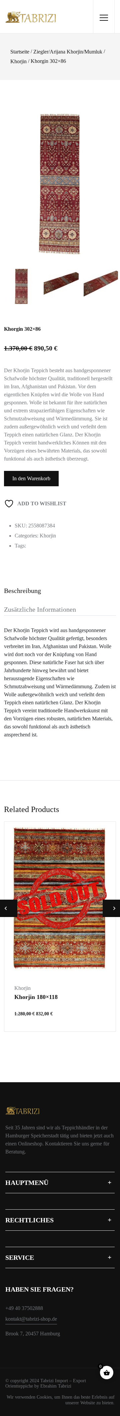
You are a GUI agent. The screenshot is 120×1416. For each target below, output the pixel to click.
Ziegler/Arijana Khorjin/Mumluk (67, 52)
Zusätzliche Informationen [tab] (40, 609)
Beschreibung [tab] (22, 590)
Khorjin (18, 62)
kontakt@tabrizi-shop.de (31, 1319)
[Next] (110, 177)
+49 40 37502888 (24, 1308)
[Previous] (15, 177)
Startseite (19, 52)
